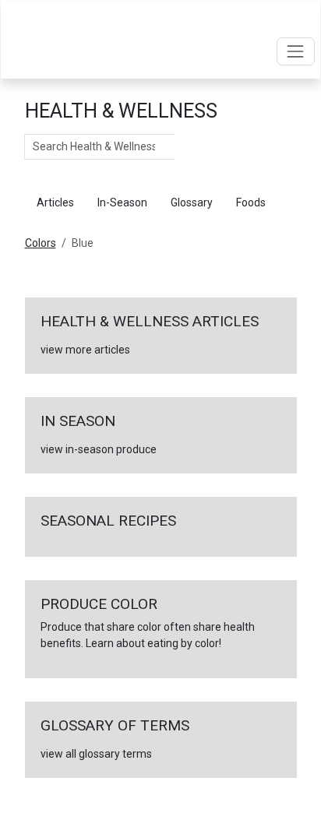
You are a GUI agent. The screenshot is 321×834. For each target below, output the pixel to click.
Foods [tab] (251, 202)
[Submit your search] (190, 147)
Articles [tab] (55, 202)
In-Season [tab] (122, 202)
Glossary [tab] (192, 202)
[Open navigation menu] (296, 51)
